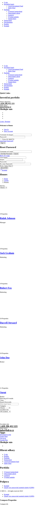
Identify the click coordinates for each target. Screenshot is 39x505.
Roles (2, 166)
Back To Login (5, 156)
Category (3, 406)
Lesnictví (11, 15)
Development (8, 22)
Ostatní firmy (12, 19)
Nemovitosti (8, 20)
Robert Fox (6, 288)
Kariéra (6, 24)
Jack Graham (7, 253)
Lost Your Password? (6, 141)
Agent (3, 392)
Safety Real (11, 8)
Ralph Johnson (7, 218)
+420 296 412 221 (7, 103)
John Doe (5, 357)
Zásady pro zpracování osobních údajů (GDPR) (19, 487)
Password (3, 137)
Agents (6, 180)
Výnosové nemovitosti (15, 11)
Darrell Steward (8, 322)
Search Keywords (5, 402)
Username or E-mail (6, 151)
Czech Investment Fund (15, 6)
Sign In (6, 129)
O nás (6, 2)
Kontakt (6, 26)
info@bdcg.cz (5, 107)
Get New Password (6, 154)
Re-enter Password (6, 164)
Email (2, 160)
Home (6, 179)
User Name (3, 157)
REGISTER (4, 168)
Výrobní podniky (13, 17)
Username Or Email (6, 135)
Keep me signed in (8, 139)
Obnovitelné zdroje (14, 13)
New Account (8, 131)
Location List (4, 410)
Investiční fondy (9, 4)
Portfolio (7, 10)
